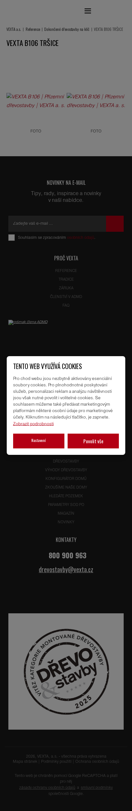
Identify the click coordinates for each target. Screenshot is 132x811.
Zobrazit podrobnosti (33, 424)
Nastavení (38, 440)
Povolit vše (93, 441)
